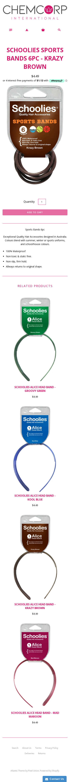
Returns (41, 753)
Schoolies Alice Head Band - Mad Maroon (35, 714)
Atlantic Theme (18, 770)
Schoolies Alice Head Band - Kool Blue (35, 497)
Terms (38, 748)
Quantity (29, 201)
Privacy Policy (51, 748)
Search (15, 748)
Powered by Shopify (49, 770)
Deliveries (29, 753)
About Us (26, 748)
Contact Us (56, 778)
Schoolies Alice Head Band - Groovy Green (35, 389)
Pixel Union (33, 770)
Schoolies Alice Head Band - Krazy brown (35, 606)
